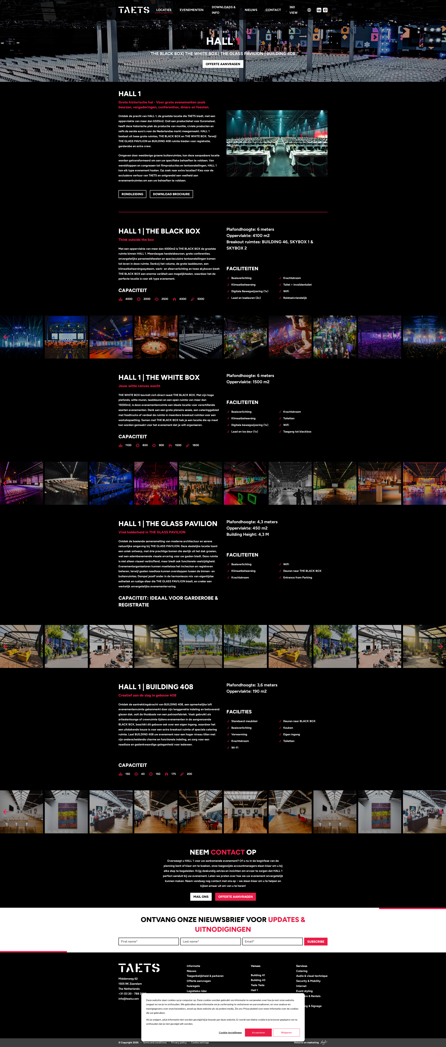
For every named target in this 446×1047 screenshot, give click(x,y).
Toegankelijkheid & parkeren (205, 976)
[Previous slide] (6, 337)
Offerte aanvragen (223, 64)
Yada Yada (257, 985)
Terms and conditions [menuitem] (155, 1042)
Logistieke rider (197, 991)
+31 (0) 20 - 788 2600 (132, 993)
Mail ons (201, 897)
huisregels (193, 986)
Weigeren (286, 1032)
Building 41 (258, 975)
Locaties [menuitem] (163, 10)
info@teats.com (128, 998)
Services (301, 966)
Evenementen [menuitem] (191, 10)
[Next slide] (440, 337)
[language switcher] (309, 10)
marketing (313, 1042)
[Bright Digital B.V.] (323, 1042)
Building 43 (258, 980)
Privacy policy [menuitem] (179, 1042)
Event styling (304, 991)
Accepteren (258, 1032)
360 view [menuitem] (293, 10)
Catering (301, 971)
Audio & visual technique (312, 976)
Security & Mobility (308, 981)
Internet (301, 986)
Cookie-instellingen (230, 1032)
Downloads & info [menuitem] (224, 10)
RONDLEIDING (132, 194)
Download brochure (171, 194)
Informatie (193, 966)
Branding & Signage (309, 1006)
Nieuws (191, 971)
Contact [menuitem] (273, 10)
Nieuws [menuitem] (251, 10)
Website (298, 1042)
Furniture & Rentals (308, 996)
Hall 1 (254, 990)
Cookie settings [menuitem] (200, 1042)
